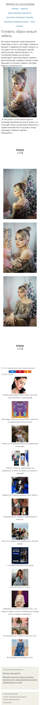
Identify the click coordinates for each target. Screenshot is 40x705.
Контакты (5, 696)
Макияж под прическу (29, 368)
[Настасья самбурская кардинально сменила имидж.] (20, 538)
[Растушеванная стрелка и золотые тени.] (20, 633)
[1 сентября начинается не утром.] (20, 562)
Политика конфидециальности (11, 699)
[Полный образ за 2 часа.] (20, 584)
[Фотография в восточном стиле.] (20, 654)
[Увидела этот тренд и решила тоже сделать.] (20, 492)
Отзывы (19, 26)
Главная (14, 8)
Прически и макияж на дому (16, 21)
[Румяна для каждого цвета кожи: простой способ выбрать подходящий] (20, 392)
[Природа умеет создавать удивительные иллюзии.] (20, 514)
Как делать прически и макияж (19, 17)
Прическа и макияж (20, 4)
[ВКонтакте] (12, 371)
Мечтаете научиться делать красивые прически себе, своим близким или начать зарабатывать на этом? (20, 679)
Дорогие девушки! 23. (12, 673)
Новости (24, 8)
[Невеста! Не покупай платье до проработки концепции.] (20, 441)
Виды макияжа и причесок (19, 13)
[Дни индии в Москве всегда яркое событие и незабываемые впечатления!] (20, 416)
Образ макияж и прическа (14, 368)
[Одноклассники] (27, 371)
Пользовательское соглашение (17, 696)
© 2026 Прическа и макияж (10, 693)
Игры (33, 21)
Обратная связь (7, 702)
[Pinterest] (20, 371)
